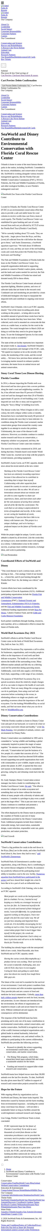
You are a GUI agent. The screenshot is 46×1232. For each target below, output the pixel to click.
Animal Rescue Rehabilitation (19, 1190)
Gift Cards (31, 57)
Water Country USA (14, 1214)
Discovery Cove (14, 1202)
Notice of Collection (27, 1225)
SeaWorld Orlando (8, 1200)
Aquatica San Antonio (24, 1212)
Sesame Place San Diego (21, 1207)
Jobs (14, 1195)
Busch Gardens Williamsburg (16, 1205)
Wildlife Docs (36, 1190)
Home (8, 1169)
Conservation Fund (8, 1183)
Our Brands (5, 57)
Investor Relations (23, 1195)
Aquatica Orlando (8, 1212)
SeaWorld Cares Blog (25, 1183)
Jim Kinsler (21, 346)
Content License (17, 1230)
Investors (23, 57)
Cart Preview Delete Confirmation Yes (16, 86)
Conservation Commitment (18, 1185)
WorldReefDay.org (15, 710)
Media (17, 57)
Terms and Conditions (10, 1225)
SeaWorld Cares (37, 1195)
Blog (12, 57)
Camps (4, 1190)
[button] (3, 65)
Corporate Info (7, 1195)
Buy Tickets (6, 59)
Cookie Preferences (31, 1230)
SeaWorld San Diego (24, 1200)
